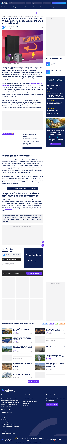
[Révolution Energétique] (4, 3)
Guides (25, 7)
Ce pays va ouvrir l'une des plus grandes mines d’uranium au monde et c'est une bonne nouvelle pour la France (55, 329)
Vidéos (47, 3)
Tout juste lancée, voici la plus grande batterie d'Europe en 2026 (55, 356)
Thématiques (4, 7)
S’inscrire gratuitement (52, 404)
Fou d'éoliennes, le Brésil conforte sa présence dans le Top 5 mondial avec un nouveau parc (22, 347)
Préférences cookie (6, 429)
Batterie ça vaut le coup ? (59, 3)
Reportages (52, 7)
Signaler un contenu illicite (8, 433)
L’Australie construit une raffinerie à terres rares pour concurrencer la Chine (22, 365)
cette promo (8, 209)
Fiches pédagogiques (38, 7)
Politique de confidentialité (8, 424)
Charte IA (3, 431)
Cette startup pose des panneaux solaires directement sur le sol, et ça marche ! (22, 338)
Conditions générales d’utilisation (10, 426)
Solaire (15, 332)
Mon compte (38, 3)
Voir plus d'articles (33, 381)
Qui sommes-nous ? (6, 412)
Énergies (15, 7)
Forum (28, 3)
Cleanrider (26, 403)
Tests (56, 323)
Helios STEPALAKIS (13, 26)
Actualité (52, 323)
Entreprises (63, 7)
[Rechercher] (23, 3)
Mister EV (25, 406)
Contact (3, 417)
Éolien (15, 350)
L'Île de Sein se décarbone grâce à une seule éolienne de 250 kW (55, 347)
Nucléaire (49, 332)
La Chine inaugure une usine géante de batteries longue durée (22, 373)
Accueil (3, 16)
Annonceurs (4, 419)
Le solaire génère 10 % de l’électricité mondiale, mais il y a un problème (21, 329)
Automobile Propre (28, 398)
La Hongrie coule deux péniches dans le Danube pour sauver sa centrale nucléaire (55, 365)
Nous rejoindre (5, 415)
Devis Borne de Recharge (30, 401)
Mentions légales (5, 422)
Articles (7, 16)
